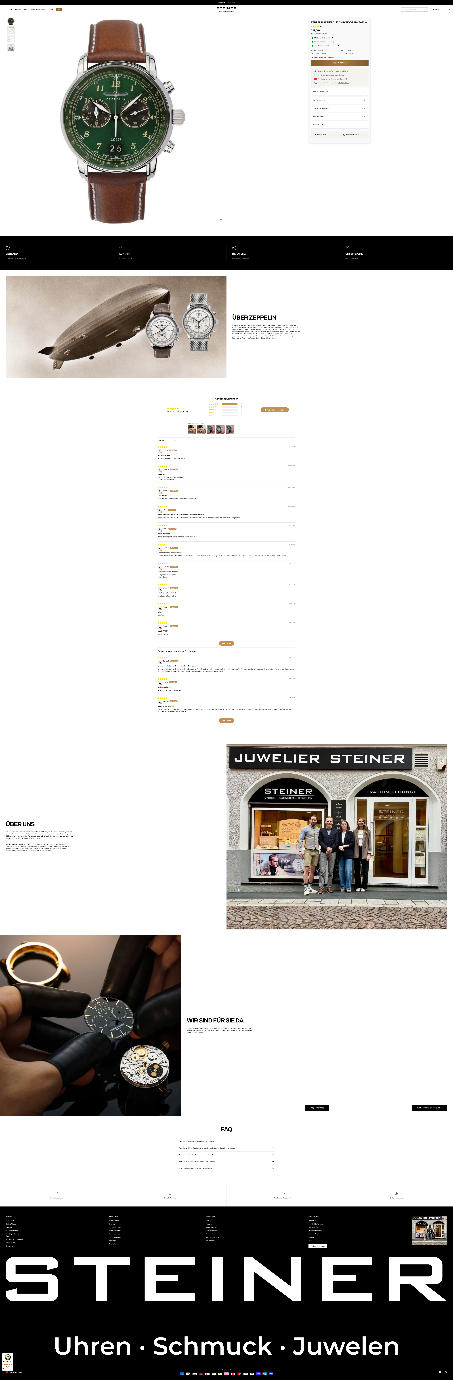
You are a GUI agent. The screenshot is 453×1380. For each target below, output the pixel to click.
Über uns (209, 1220)
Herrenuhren (113, 1224)
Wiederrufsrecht (314, 1234)
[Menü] (11, 1354)
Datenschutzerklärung (316, 1230)
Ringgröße (209, 1234)
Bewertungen (210, 1241)
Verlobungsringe (115, 1237)
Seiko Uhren (10, 1220)
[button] (214, 404)
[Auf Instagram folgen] (446, 1372)
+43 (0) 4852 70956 (229, 2)
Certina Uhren (11, 1224)
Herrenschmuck (115, 1234)
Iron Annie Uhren (12, 1230)
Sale (59, 9)
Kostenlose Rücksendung (215, 1237)
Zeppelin (320, 50)
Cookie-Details (313, 1227)
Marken (50, 9)
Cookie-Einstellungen (316, 1224)
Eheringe (112, 1241)
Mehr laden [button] (226, 643)
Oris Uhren (9, 1246)
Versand (324, 33)
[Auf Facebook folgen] (440, 1372)
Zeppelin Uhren (11, 1227)
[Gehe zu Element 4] (11, 47)
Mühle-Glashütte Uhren (14, 1239)
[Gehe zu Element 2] (11, 30)
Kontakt (209, 1224)
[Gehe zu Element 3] (11, 39)
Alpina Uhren (10, 1243)
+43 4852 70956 (343, 83)
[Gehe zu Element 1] (11, 21)
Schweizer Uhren (115, 1227)
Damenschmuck (115, 1230)
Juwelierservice (211, 1230)
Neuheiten (113, 1244)
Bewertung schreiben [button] (274, 410)
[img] (162, 447)
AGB (310, 1241)
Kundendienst (211, 1227)
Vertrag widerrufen (318, 1246)
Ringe (26, 9)
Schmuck (18, 9)
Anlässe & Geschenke (38, 9)
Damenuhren (114, 1220)
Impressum (312, 1220)
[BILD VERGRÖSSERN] (220, 219)
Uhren (10, 9)
